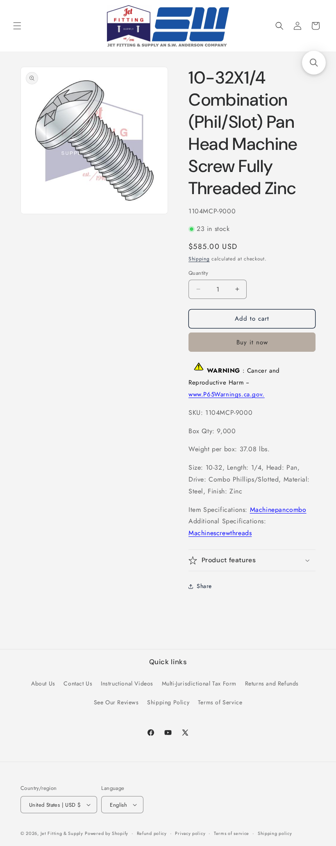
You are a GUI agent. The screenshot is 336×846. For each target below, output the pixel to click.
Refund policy (152, 833)
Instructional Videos (127, 683)
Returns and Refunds (272, 683)
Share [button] (204, 586)
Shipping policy (275, 833)
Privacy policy (190, 833)
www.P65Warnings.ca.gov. (226, 394)
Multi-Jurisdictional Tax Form (199, 683)
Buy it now (252, 342)
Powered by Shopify (106, 833)
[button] (17, 26)
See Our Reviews (116, 702)
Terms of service (231, 833)
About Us (43, 683)
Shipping (199, 258)
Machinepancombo (278, 509)
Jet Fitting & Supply (62, 833)
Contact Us (78, 683)
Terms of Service (220, 702)
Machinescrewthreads (220, 533)
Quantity (198, 273)
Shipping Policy (168, 702)
